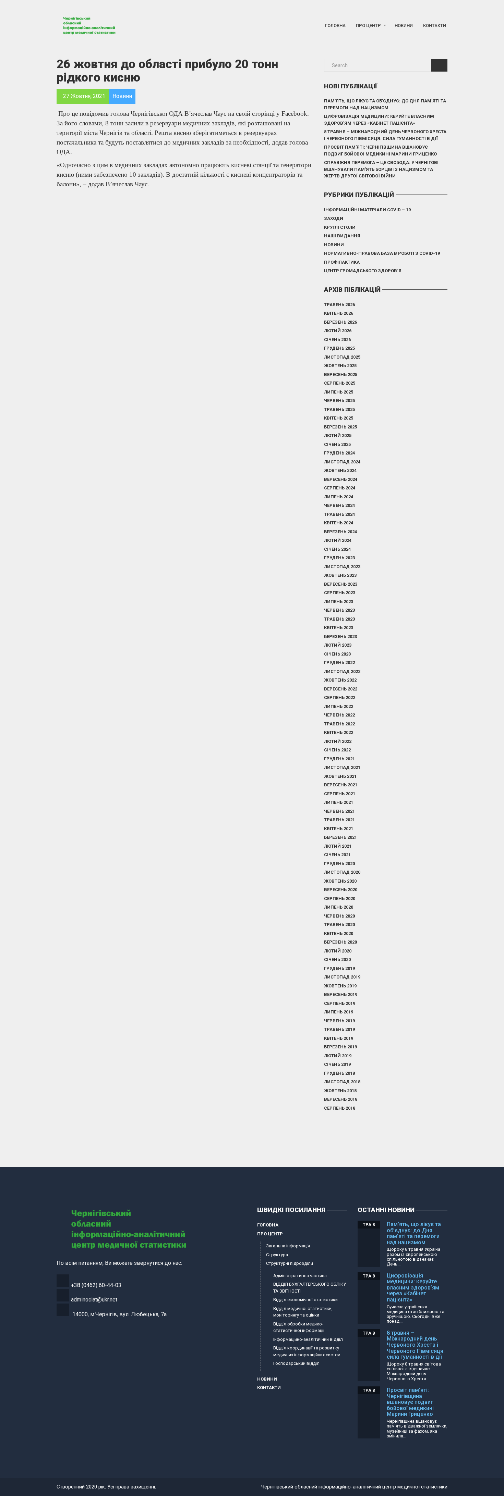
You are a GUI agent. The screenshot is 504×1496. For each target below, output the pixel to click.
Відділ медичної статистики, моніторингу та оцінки (303, 1312)
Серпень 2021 (339, 793)
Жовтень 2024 (340, 470)
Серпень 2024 (339, 487)
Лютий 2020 (337, 950)
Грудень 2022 (339, 662)
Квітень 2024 (338, 522)
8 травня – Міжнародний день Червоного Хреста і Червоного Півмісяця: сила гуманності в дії (385, 135)
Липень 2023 (338, 601)
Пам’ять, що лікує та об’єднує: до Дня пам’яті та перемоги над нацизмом (385, 104)
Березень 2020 (340, 942)
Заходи (333, 218)
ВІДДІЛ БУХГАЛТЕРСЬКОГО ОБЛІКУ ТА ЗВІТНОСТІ (309, 1288)
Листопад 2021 (342, 767)
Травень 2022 (339, 723)
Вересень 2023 (340, 584)
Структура (277, 1254)
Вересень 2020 (340, 889)
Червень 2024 (339, 505)
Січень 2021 (337, 854)
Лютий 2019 (337, 1055)
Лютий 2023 (337, 645)
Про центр (368, 25)
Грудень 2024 (339, 453)
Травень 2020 (339, 924)
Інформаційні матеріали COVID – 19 (367, 209)
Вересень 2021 (340, 784)
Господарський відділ (296, 1363)
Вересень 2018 (340, 1099)
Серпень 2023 (339, 592)
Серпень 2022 (339, 697)
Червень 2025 (339, 400)
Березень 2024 (340, 531)
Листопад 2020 (342, 872)
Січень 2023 (337, 654)
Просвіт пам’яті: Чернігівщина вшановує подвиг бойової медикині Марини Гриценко (380, 151)
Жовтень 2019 (340, 985)
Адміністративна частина (300, 1275)
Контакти (434, 25)
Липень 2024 (338, 496)
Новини (404, 25)
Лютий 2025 (337, 435)
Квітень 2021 (338, 828)
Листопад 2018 (342, 1081)
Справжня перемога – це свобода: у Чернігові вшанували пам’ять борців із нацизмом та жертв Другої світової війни (381, 169)
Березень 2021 (340, 837)
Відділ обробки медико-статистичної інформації (298, 1327)
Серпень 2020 (339, 898)
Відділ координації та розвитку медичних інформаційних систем (306, 1351)
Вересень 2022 (340, 688)
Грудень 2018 (339, 1073)
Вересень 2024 (340, 479)
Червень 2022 (339, 715)
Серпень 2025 (339, 383)
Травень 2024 (339, 514)
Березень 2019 (340, 1046)
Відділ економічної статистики (305, 1299)
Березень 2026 (340, 322)
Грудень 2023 (339, 557)
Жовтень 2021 (340, 776)
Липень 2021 (338, 802)
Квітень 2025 (338, 418)
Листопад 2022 (342, 671)
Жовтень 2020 (340, 881)
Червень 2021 (339, 811)
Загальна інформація (288, 1245)
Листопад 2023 (342, 566)
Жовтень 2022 (340, 680)
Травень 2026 (339, 304)
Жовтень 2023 (340, 575)
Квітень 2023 (338, 627)
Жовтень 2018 (340, 1090)
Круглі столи (340, 227)
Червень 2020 (339, 916)
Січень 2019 (337, 1064)
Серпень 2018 (339, 1108)
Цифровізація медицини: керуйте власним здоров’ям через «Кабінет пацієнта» (379, 120)
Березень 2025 (340, 426)
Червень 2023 (339, 610)
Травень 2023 (339, 619)
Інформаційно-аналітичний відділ (308, 1339)
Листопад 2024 (342, 461)
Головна (335, 25)
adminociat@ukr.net (94, 1299)
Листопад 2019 (342, 977)
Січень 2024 (337, 549)
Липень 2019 (338, 1011)
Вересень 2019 (340, 994)
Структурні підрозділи (289, 1263)
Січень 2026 (337, 339)
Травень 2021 (339, 819)
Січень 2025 (337, 444)
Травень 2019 (339, 1029)
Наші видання (342, 235)
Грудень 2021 (339, 758)
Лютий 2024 (337, 540)
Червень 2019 (339, 1020)
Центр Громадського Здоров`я (362, 270)
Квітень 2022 (338, 732)
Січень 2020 (337, 959)
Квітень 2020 (338, 933)
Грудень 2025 (339, 348)
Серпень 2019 (339, 1003)
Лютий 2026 (337, 330)
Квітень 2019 (338, 1038)
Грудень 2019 (339, 968)
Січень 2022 (337, 749)
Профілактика (342, 262)
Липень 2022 (338, 706)
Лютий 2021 (337, 846)
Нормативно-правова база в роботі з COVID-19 (382, 253)
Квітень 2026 (338, 313)
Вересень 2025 (340, 374)
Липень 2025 (338, 392)
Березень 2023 (340, 636)
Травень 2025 (339, 409)
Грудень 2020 (339, 863)
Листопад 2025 (342, 357)
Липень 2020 (338, 907)
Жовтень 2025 (340, 365)
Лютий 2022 (337, 741)
